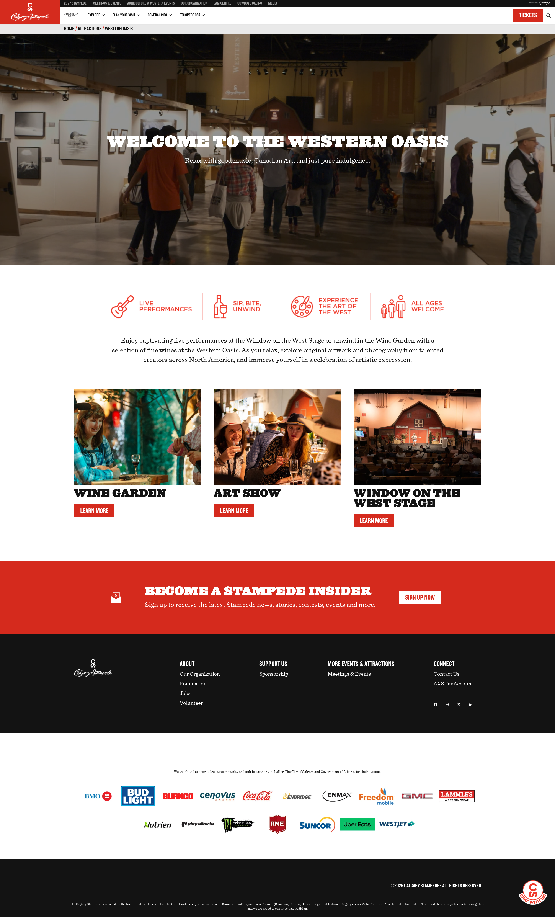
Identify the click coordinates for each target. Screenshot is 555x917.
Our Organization (194, 3)
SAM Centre (222, 3)
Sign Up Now (420, 597)
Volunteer (191, 703)
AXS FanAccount (453, 684)
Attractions (89, 29)
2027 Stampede (75, 3)
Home (69, 29)
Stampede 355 (190, 15)
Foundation (193, 684)
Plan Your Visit (124, 15)
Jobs (185, 693)
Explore (94, 15)
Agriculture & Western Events (151, 3)
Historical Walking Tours (372, 11)
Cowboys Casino (249, 3)
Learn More (94, 511)
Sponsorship (273, 674)
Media (272, 3)
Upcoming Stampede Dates (373, 11)
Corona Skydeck (74, 10)
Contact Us (446, 674)
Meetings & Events (107, 3)
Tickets (528, 15)
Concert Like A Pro (76, 11)
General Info (157, 15)
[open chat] (533, 892)
